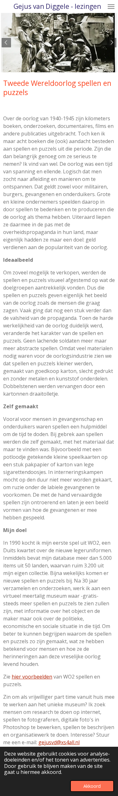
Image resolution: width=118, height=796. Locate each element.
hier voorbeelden (32, 676)
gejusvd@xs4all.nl (59, 742)
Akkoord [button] (92, 786)
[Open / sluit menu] (111, 6)
